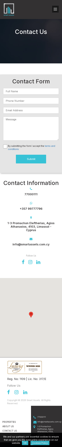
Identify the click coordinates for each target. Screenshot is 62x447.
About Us (8, 426)
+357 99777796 (31, 208)
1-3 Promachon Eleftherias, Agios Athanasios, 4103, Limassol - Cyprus (45, 430)
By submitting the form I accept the (31, 147)
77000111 (41, 417)
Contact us (9, 430)
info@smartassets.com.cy (31, 244)
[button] (31, 315)
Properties (9, 422)
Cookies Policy (40, 443)
